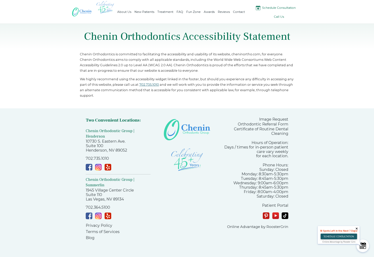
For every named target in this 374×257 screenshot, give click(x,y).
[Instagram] (98, 167)
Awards (209, 12)
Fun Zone (193, 12)
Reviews (224, 12)
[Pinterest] (266, 215)
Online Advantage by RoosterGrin (257, 227)
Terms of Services (103, 232)
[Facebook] (89, 167)
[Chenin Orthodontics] (82, 11)
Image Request (273, 119)
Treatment (165, 12)
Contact (239, 12)
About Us (124, 12)
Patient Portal (275, 205)
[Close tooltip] (356, 228)
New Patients (144, 12)
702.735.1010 (149, 85)
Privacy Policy (99, 225)
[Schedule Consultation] (362, 245)
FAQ (179, 12)
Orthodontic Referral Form (263, 124)
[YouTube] (275, 215)
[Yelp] (108, 167)
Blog (90, 238)
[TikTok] (285, 215)
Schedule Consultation (279, 8)
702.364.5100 (98, 207)
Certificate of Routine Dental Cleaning (261, 131)
